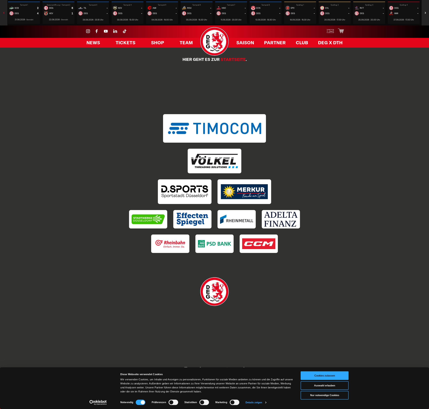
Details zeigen (254, 402)
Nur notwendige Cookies (324, 395)
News (93, 42)
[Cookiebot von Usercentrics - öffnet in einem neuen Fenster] (98, 402)
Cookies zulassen (324, 375)
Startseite (233, 59)
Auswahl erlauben (324, 385)
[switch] (173, 402)
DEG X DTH (330, 42)
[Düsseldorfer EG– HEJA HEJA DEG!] (214, 55)
